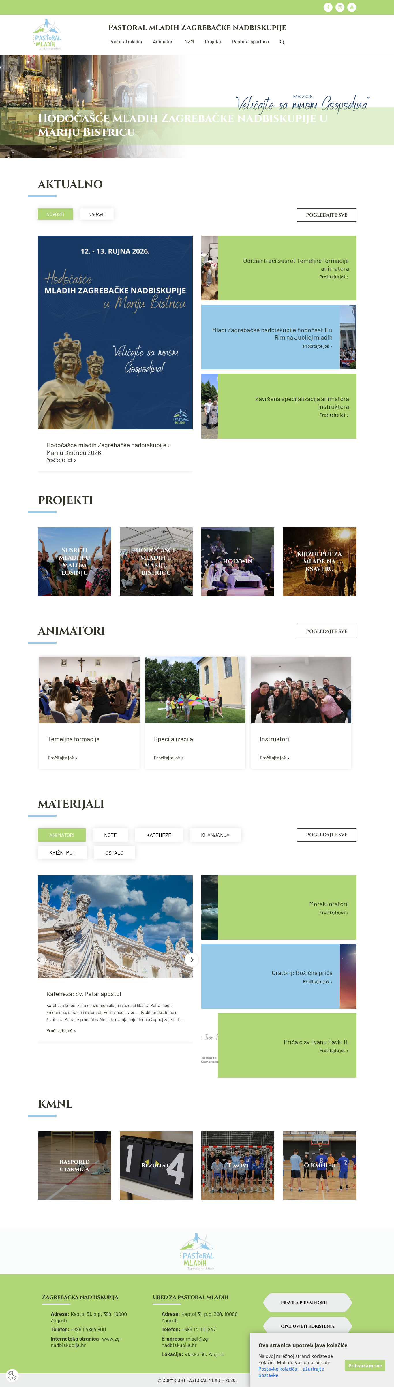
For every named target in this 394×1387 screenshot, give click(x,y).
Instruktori (274, 738)
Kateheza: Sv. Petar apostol (83, 993)
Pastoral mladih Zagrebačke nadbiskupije (197, 27)
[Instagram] (339, 7)
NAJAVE (96, 214)
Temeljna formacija (74, 738)
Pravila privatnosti (304, 1302)
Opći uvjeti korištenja (307, 1326)
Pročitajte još (59, 459)
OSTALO (114, 852)
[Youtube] (351, 7)
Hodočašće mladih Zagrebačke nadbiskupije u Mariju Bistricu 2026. (108, 448)
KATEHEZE (159, 835)
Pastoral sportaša (250, 41)
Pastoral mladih (125, 41)
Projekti (213, 41)
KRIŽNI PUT (62, 852)
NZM (189, 41)
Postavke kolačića (277, 1369)
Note (110, 835)
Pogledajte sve (326, 215)
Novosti (55, 214)
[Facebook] (328, 7)
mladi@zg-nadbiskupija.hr (186, 1341)
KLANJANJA (215, 835)
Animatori (163, 41)
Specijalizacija (173, 738)
